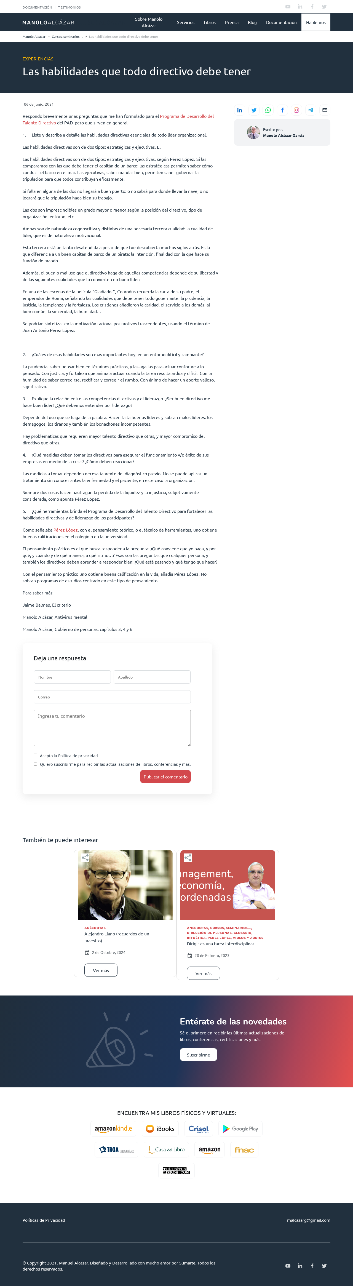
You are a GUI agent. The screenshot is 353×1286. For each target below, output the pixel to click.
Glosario (243, 932)
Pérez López (66, 529)
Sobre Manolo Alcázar (148, 22)
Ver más (101, 970)
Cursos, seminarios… (230, 927)
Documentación (37, 7)
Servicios (185, 22)
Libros (210, 22)
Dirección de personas (209, 932)
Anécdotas (95, 927)
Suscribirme (198, 1054)
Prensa (232, 22)
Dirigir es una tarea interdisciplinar (220, 943)
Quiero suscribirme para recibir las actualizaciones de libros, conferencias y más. (115, 764)
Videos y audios (248, 937)
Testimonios (69, 7)
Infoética (196, 937)
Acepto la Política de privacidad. (69, 755)
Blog (252, 22)
